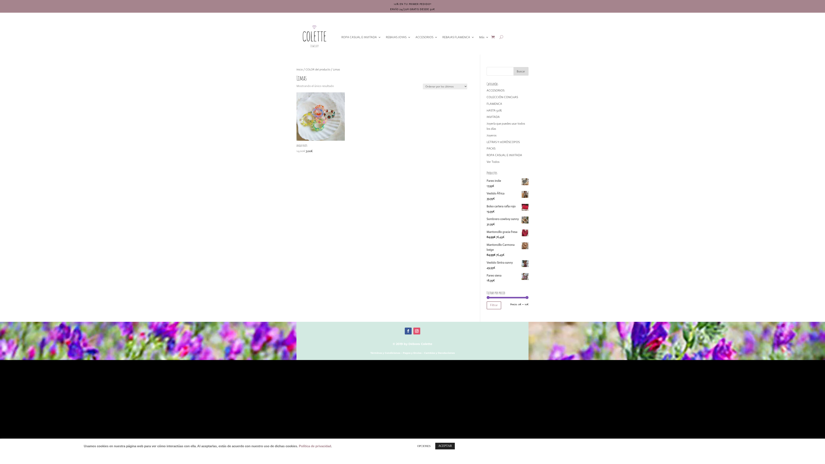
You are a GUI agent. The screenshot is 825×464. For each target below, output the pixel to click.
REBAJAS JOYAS (396, 37)
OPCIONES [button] (424, 446)
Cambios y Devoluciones (439, 352)
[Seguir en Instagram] (416, 331)
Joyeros (492, 135)
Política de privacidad (315, 446)
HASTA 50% (494, 110)
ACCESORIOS (424, 37)
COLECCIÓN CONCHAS (502, 97)
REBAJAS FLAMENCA (456, 37)
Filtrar (494, 305)
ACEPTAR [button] (445, 445)
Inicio (299, 69)
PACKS (491, 148)
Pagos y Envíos (412, 352)
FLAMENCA (494, 104)
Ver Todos (493, 162)
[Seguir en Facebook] (408, 331)
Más (481, 37)
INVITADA (493, 117)
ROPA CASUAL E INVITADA (359, 37)
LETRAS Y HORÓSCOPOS (503, 142)
